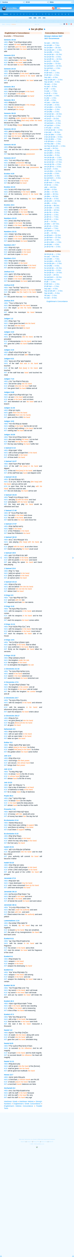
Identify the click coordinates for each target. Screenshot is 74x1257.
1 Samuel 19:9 (10, 553)
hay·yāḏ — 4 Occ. (51, 77)
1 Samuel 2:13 (10, 448)
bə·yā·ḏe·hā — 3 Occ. (52, 57)
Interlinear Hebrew (26, 1101)
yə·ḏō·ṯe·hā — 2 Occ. (52, 247)
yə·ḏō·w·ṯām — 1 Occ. (53, 242)
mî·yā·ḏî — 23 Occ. (51, 119)
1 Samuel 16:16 (10, 477)
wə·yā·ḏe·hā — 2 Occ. (53, 164)
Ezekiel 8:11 (9, 938)
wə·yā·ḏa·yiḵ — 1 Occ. (53, 157)
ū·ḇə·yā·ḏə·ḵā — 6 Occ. (53, 137)
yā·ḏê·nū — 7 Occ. (51, 217)
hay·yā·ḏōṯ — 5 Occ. (52, 82)
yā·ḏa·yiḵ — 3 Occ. (51, 199)
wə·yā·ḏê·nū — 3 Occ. (53, 167)
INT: (5, 49)
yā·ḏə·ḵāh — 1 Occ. (52, 208)
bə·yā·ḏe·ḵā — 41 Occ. (53, 54)
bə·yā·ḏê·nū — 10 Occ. (53, 59)
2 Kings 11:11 (9, 624)
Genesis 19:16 (10, 40)
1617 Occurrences (51, 38)
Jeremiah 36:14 (10, 892)
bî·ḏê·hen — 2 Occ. (51, 75)
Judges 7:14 (9, 379)
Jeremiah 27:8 (10, 878)
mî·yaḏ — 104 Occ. (51, 102)
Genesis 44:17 (10, 158)
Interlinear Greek (10, 1101)
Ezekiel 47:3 (9, 1014)
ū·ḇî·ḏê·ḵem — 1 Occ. (52, 141)
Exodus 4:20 (9, 174)
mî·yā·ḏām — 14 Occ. (52, 107)
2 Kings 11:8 (9, 606)
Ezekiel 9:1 (8, 956)
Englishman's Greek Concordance (27, 1104)
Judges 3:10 (9, 332)
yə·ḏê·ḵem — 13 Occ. (52, 235)
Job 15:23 (8, 782)
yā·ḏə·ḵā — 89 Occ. (52, 205)
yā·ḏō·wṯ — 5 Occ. (51, 226)
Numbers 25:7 (10, 245)
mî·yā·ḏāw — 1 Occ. (52, 109)
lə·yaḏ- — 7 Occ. (50, 91)
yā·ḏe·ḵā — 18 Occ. (52, 210)
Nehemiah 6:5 (9, 729)
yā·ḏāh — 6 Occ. (50, 189)
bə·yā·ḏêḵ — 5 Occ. (52, 52)
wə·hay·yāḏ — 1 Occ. (52, 144)
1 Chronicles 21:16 (11, 669)
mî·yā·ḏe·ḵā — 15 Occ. (53, 114)
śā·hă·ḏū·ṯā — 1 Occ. (52, 254)
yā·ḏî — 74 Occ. (50, 221)
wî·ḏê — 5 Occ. (50, 180)
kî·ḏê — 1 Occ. (50, 89)
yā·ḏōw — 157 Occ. (52, 224)
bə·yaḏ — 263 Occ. (51, 43)
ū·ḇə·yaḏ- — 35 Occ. (52, 132)
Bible (3, 24)
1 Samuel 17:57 (10, 524)
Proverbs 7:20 (10, 809)
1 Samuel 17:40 (10, 510)
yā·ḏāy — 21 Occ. (51, 192)
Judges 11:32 (9, 408)
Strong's (8, 24)
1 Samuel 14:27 (10, 461)
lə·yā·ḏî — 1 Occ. (51, 93)
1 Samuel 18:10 (10, 537)
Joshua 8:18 (9, 285)
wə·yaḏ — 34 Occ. (51, 148)
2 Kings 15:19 (9, 655)
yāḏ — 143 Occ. (50, 187)
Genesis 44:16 (10, 145)
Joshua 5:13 (9, 272)
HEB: (6, 42)
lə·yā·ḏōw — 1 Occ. (52, 96)
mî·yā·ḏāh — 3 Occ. (52, 105)
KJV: (6, 47)
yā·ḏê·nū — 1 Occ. (51, 219)
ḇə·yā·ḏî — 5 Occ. (51, 169)
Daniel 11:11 (9, 1061)
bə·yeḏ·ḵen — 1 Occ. (52, 68)
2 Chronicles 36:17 (11, 716)
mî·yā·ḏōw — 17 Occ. (52, 121)
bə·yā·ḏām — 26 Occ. (52, 48)
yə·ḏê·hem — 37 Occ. (52, 237)
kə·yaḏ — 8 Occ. (50, 86)
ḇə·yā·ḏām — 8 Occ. (52, 153)
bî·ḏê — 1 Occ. (50, 70)
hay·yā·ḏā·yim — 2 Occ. (53, 80)
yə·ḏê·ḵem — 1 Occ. (52, 231)
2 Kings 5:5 (8, 595)
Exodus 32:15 (9, 187)
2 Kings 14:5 (9, 640)
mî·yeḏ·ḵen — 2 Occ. (52, 125)
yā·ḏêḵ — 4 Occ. (50, 203)
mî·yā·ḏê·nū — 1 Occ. (52, 116)
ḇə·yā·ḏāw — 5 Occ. (52, 155)
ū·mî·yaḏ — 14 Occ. (52, 128)
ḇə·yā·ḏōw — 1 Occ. (52, 176)
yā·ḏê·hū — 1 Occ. (51, 215)
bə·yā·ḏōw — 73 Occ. (52, 64)
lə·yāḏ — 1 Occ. (50, 98)
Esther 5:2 (8, 742)
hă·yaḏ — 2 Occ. (50, 84)
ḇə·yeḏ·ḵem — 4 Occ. (52, 178)
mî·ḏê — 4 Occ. (50, 100)
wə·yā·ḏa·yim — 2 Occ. (53, 160)
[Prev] (2, 562)
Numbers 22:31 (10, 232)
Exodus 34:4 (9, 205)
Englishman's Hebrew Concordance (18, 1106)
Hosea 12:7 (8, 1075)
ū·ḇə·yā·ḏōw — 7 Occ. (53, 139)
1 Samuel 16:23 (10, 495)
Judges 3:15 (9, 350)
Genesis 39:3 (9, 87)
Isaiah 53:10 (9, 863)
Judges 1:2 (8, 319)
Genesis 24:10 (10, 69)
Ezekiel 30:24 (9, 985)
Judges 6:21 (9, 359)
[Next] (71, 562)
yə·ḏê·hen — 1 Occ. (52, 240)
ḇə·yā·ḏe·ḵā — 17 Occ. (53, 162)
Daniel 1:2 (8, 1030)
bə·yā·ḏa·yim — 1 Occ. (53, 50)
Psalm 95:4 (8, 796)
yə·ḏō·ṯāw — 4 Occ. (52, 244)
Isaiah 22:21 (9, 847)
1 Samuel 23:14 (10, 582)
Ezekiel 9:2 (8, 970)
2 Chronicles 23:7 (11, 698)
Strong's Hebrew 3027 (53, 36)
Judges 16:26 (9, 435)
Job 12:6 (7, 756)
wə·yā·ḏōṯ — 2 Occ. (52, 173)
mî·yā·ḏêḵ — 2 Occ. (52, 112)
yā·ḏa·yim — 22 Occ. (52, 201)
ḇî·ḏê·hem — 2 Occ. (52, 183)
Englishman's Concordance (57, 301)
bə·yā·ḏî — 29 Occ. (51, 61)
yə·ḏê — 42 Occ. (50, 233)
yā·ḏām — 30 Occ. (51, 194)
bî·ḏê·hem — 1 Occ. (52, 73)
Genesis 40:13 (10, 129)
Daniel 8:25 (8, 1043)
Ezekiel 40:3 (9, 1001)
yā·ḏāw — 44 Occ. (51, 196)
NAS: (6, 44)
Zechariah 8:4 (9, 1088)
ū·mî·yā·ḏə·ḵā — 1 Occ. (53, 130)
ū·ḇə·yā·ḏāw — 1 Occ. (53, 134)
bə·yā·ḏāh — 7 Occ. (52, 45)
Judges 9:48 (9, 392)
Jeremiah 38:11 (10, 905)
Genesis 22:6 (9, 55)
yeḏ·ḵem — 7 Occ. (51, 228)
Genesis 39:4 (9, 100)
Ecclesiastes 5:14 (11, 820)
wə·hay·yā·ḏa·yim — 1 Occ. (55, 146)
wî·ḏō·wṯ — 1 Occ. (51, 185)
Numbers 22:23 (10, 218)
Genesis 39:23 (10, 113)
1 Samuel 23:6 (10, 568)
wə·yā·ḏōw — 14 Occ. (52, 171)
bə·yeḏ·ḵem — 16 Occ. (53, 66)
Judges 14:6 (9, 421)
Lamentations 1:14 (11, 921)
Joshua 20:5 (9, 301)
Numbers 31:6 (10, 258)
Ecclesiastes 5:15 (11, 834)
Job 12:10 (8, 769)
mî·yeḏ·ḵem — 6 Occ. (52, 123)
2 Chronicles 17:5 (11, 682)
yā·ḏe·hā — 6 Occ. (51, 212)
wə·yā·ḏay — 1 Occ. (52, 150)
